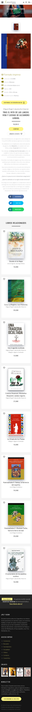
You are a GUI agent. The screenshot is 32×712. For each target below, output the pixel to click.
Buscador (6, 644)
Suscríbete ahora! (16, 604)
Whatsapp (18, 209)
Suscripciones (7, 646)
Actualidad (6, 649)
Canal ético (6, 658)
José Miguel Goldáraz (16, 487)
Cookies (17, 707)
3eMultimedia (16, 705)
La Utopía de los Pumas (16, 439)
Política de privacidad (7, 707)
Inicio (5, 13)
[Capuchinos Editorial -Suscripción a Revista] (4, 672)
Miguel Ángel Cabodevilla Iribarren (16, 109)
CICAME (13, 78)
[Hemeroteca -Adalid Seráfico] (27, 672)
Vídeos (5, 652)
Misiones (11, 82)
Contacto (6, 655)
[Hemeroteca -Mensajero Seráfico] (19, 672)
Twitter (18, 203)
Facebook (18, 196)
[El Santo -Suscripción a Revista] (12, 672)
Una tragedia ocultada (16, 348)
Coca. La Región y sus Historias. (16, 305)
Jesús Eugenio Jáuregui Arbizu (16, 263)
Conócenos (6, 641)
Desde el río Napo (16, 261)
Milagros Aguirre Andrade (16, 352)
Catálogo (12, 13)
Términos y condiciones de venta (10, 709)
